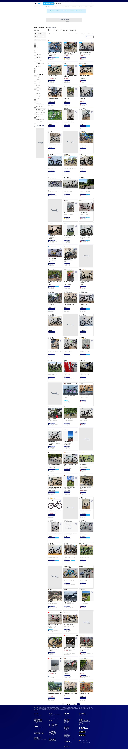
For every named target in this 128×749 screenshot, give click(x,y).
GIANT (38, 54)
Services (92, 6)
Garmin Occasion (66, 723)
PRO (38, 84)
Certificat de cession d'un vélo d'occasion (40, 739)
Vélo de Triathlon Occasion (53, 725)
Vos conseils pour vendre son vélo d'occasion (84, 724)
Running (80, 6)
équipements (67, 1)
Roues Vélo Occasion (52, 735)
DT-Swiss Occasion (67, 722)
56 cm (38, 82)
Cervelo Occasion (66, 720)
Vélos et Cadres (37, 6)
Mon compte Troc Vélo (37, 715)
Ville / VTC (39, 103)
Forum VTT (81, 719)
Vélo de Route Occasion (53, 724)
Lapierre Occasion (67, 726)
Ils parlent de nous (37, 723)
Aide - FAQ (36, 722)
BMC (38, 62)
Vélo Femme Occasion (52, 734)
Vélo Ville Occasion (52, 731)
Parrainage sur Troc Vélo (83, 714)
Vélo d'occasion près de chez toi (54, 723)
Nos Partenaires (36, 738)
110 (75, 704)
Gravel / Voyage (40, 106)
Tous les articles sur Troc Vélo (39, 727)
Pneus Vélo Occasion (52, 737)
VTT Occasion (51, 726)
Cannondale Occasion (67, 718)
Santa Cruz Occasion (67, 733)
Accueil (35, 27)
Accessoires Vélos (55, 6)
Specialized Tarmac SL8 (67, 742)
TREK (38, 56)
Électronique (74, 6)
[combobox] (40, 40)
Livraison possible (41, 112)
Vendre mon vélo (51, 715)
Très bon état (40, 119)
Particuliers (39, 42)
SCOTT (38, 59)
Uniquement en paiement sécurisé (41, 110)
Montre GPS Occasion (52, 732)
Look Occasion (66, 727)
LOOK (38, 65)
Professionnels (40, 45)
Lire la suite (91, 33)
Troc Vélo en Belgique (82, 715)
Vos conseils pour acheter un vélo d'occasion (84, 722)
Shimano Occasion (67, 735)
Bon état (39, 121)
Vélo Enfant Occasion (52, 733)
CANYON (39, 60)
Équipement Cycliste (65, 6)
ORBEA (38, 66)
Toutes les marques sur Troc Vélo (69, 738)
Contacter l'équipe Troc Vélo (38, 721)
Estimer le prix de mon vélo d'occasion (55, 714)
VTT (38, 98)
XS (37, 87)
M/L (38, 85)
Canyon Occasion (66, 719)
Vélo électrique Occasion (53, 727)
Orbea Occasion (66, 729)
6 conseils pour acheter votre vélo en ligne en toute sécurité (40, 729)
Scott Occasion (66, 734)
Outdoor (86, 6)
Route (47, 27)
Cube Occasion (66, 721)
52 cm (38, 88)
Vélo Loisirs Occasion (52, 730)
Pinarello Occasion (67, 730)
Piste (38, 100)
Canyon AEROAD (67, 746)
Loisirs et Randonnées (41, 104)
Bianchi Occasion (66, 714)
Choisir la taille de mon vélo (38, 732)
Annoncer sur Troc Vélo (37, 737)
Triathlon (39, 95)
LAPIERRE (39, 57)
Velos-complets (41, 27)
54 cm (38, 80)
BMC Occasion (66, 715)
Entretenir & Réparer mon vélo (39, 733)
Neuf (38, 116)
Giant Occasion (66, 725)
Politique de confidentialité (38, 719)
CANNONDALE (40, 63)
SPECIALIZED (39, 53)
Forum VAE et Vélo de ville (83, 720)
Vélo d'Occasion (51, 722)
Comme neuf (40, 118)
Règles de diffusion (37, 718)
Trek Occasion (66, 737)
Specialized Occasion (67, 736)
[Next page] (78, 704)
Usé (37, 122)
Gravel (38, 101)
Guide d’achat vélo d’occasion (38, 731)
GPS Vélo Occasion (52, 739)
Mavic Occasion (66, 728)
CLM (38, 96)
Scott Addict (66, 745)
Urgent (38, 47)
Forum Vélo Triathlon (82, 718)
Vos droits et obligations (38, 720)
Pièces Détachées (46, 6)
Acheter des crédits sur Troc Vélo (54, 718)
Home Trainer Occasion (52, 740)
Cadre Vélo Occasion (52, 738)
